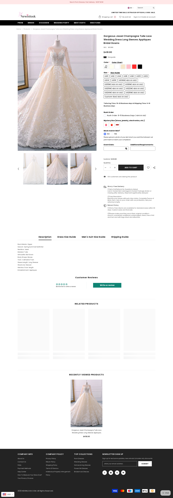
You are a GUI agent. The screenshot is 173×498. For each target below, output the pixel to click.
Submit (145, 464)
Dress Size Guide (66, 236)
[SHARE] (153, 167)
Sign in (136, 17)
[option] (57, 92)
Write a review (107, 285)
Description (45, 236)
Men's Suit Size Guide (93, 236)
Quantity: (107, 163)
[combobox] (144, 8)
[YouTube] (123, 472)
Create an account (148, 17)
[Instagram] (111, 472)
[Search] (146, 8)
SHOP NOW (99, 2)
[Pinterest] (117, 472)
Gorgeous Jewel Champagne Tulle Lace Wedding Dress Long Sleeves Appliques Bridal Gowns (86, 431)
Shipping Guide (120, 236)
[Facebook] (104, 472)
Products (27, 29)
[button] (18, 169)
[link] (148, 167)
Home (18, 29)
